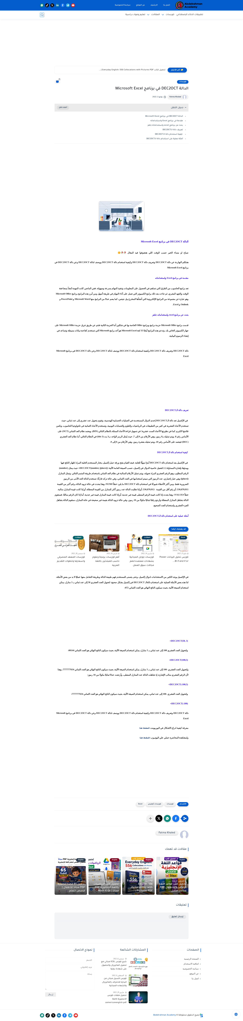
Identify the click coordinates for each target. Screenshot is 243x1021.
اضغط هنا (144, 728)
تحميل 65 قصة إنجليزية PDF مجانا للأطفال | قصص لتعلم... (71, 887)
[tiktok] (47, 5)
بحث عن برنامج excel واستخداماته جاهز (165, 125)
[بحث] (42, 15)
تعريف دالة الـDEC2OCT (173, 130)
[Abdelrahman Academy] (189, 5)
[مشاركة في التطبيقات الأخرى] (150, 818)
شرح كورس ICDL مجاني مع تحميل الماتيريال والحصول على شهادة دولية (113, 965)
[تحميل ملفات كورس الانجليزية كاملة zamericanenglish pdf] (138, 997)
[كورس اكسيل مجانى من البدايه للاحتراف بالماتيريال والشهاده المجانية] (138, 980)
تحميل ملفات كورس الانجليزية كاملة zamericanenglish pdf (115, 999)
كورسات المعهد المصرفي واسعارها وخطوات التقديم (71, 559)
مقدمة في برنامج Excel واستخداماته (166, 121)
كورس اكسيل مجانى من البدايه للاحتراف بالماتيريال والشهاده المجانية (114, 982)
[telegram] (68, 5)
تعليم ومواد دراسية (135, 14)
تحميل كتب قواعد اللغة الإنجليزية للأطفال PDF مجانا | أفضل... (172, 887)
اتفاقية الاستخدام (191, 964)
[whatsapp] (42, 5)
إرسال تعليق (177, 917)
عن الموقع (140, 5)
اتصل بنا (166, 5)
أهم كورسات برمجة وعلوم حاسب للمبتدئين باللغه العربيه (105, 561)
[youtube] (73, 5)
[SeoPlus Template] (201, 1015)
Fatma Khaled (175, 97)
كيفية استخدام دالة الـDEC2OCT (169, 134)
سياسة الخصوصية (122, 5)
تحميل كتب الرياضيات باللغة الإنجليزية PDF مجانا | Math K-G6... (136, 70)
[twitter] (52, 5)
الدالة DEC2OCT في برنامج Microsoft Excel (164, 116)
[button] (175, 818)
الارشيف (154, 5)
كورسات (170, 14)
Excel (140, 804)
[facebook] (63, 5)
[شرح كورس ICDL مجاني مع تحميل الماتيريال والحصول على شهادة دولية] (138, 964)
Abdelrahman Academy (164, 1015)
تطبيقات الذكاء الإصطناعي (189, 14)
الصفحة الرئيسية (191, 959)
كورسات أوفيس (154, 804)
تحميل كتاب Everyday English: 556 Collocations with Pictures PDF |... (140, 885)
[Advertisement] (121, 44)
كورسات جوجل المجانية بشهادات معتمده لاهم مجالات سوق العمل (142, 561)
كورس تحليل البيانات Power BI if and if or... (173, 559)
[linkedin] (57, 5)
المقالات (155, 14)
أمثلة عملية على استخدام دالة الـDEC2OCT (164, 139)
